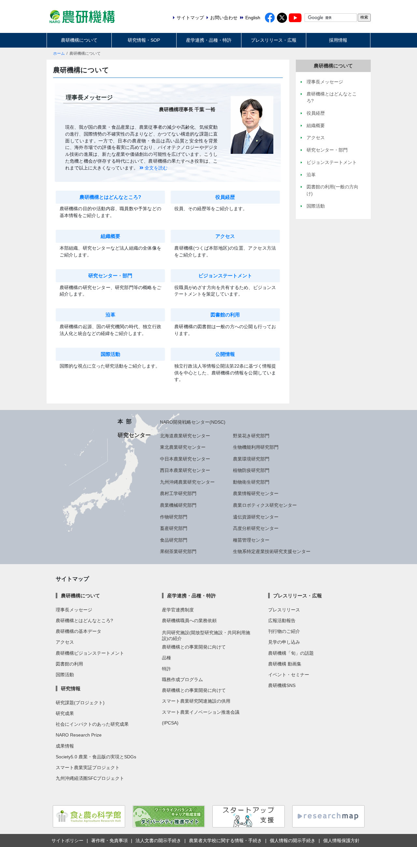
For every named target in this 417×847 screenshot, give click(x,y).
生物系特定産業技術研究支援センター (271, 551)
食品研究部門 (173, 540)
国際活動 (110, 354)
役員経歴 (225, 197)
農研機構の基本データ (78, 631)
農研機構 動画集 (284, 663)
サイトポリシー (67, 840)
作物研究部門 (173, 516)
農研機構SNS (281, 685)
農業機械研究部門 (178, 505)
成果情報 (65, 746)
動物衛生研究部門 (251, 482)
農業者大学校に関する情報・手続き (225, 840)
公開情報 (225, 354)
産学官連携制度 (178, 609)
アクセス (225, 236)
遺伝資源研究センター (256, 516)
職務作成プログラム (182, 679)
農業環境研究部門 (251, 458)
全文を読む (155, 167)
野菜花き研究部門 (251, 435)
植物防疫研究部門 (251, 470)
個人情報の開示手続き (292, 840)
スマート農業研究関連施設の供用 (196, 701)
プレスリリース (284, 609)
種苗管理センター (251, 540)
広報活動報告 (281, 620)
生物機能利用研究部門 (256, 447)
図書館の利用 (225, 314)
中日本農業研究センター (185, 458)
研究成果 (65, 713)
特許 (166, 668)
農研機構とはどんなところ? (110, 197)
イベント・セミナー (288, 674)
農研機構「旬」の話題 (291, 653)
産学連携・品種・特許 (209, 40)
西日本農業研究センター (185, 470)
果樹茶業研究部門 (178, 551)
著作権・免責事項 (109, 840)
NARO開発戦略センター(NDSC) (192, 422)
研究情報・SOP (144, 40)
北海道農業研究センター (185, 435)
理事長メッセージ (74, 609)
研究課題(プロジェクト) (80, 702)
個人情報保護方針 (341, 840)
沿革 (110, 314)
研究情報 (70, 688)
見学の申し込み (284, 642)
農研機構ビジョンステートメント (90, 653)
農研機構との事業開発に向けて (194, 647)
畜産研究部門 (173, 528)
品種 (166, 657)
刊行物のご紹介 (284, 631)
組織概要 (110, 236)
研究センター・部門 (110, 275)
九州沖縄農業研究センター (187, 482)
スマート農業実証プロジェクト (88, 767)
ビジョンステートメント (225, 275)
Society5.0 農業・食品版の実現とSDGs (96, 756)
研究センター (134, 435)
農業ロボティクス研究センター (265, 505)
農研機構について (79, 40)
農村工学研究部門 (178, 493)
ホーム (59, 53)
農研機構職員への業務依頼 (189, 620)
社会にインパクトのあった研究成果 (92, 724)
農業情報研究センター (256, 493)
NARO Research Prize (79, 734)
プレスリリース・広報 (273, 40)
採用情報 (338, 40)
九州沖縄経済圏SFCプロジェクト (90, 778)
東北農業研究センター (183, 447)
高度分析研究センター (256, 528)
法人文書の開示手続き (158, 840)
